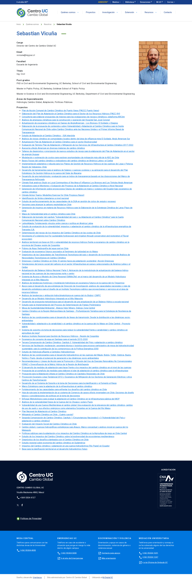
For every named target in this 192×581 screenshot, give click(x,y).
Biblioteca (129, 2)
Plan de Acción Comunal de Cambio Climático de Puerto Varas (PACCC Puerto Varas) (60, 110)
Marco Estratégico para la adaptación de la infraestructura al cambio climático (57, 386)
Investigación (110, 12)
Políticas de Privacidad (29, 518)
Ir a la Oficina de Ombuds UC (155, 562)
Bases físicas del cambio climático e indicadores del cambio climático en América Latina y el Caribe (67, 160)
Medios (116, 2)
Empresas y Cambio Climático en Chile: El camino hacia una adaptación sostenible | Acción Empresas (68, 261)
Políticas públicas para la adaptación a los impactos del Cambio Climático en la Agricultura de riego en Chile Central (74, 433)
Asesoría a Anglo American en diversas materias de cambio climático (53, 148)
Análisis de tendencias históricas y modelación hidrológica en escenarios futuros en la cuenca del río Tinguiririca (73, 283)
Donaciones (145, 2)
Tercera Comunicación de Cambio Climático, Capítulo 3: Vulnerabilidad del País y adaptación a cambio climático (72, 342)
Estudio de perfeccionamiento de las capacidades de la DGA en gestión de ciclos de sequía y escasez (69, 201)
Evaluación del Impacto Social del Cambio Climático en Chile (49, 424)
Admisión (102, 2)
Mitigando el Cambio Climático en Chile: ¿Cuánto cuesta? (47, 414)
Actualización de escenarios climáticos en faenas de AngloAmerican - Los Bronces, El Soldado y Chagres (70, 123)
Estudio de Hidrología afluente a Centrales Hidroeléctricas (48, 352)
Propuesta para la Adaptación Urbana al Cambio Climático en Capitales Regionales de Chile (63, 374)
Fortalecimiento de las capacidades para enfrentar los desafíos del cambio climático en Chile (64, 389)
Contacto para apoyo (111, 553)
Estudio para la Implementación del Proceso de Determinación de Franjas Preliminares (61, 305)
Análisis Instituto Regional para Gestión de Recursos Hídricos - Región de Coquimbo (60, 336)
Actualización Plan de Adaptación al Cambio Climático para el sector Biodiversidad (59, 142)
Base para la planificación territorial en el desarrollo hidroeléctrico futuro (54, 449)
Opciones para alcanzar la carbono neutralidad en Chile (46, 204)
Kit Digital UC (108, 577)
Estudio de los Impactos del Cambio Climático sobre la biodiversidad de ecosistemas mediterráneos (68, 436)
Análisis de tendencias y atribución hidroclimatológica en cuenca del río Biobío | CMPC (61, 295)
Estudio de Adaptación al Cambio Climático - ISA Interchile (48, 135)
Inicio (19, 24)
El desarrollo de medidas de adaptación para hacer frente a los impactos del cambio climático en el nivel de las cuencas (76, 367)
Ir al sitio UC (22, 2)
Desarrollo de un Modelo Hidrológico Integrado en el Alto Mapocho (52, 298)
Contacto (168, 12)
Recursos (151, 12)
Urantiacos (37, 577)
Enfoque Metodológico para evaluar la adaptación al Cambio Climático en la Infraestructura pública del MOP (71, 399)
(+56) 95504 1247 (150, 557)
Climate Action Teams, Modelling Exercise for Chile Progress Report (53, 195)
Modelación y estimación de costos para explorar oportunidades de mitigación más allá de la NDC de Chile (70, 157)
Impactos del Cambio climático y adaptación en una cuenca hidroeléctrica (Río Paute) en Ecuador (66, 446)
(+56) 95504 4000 (28, 550)
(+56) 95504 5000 (69, 553)
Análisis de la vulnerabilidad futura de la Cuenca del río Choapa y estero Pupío (57, 402)
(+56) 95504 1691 (150, 553)
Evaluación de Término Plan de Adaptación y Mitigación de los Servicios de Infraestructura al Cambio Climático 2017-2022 (77, 145)
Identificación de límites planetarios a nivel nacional (45, 198)
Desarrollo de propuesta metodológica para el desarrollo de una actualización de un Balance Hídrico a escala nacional (75, 301)
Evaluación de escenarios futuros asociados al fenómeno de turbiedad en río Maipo (60, 251)
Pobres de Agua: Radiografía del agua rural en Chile (45, 248)
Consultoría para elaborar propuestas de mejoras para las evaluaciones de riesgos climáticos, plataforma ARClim (73, 117)
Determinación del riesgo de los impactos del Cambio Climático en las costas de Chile (61, 233)
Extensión (131, 12)
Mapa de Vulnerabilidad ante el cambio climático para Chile (48, 214)
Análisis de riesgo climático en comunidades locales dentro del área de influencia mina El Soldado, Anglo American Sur (76, 139)
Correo (171, 2)
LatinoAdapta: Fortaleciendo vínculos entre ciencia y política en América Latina (57, 223)
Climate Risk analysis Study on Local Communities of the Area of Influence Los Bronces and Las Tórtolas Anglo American (77, 182)
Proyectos (90, 12)
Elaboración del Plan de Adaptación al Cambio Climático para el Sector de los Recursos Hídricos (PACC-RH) (71, 113)
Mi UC (159, 2)
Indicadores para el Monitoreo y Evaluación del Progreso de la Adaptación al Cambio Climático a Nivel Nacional (72, 186)
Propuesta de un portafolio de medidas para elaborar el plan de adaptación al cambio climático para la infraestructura (75, 370)
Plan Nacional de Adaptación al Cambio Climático (44, 411)
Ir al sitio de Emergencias (72, 558)
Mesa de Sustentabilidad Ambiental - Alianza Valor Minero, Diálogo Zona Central (58, 308)
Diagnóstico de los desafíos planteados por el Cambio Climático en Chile (55, 439)
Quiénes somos (70, 12)
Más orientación (109, 558)
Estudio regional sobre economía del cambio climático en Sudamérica (53, 443)
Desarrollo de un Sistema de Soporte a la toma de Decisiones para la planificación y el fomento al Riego (69, 383)
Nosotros (47, 24)
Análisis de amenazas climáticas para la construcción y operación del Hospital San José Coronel (66, 120)
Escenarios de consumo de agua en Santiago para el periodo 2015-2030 (55, 339)
